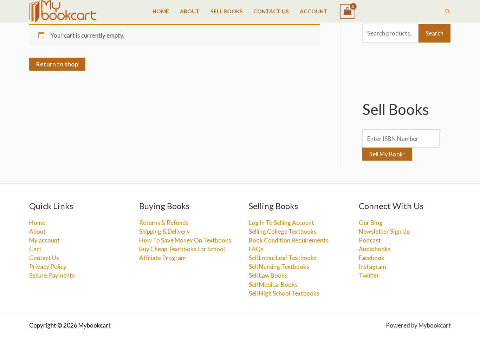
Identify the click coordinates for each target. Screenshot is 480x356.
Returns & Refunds (164, 222)
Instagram (372, 266)
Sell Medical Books (273, 284)
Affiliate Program (162, 257)
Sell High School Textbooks (284, 293)
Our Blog (371, 222)
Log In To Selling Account (281, 222)
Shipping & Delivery (164, 231)
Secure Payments (52, 275)
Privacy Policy (47, 266)
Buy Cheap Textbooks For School (182, 249)
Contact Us (271, 11)
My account (44, 240)
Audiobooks (375, 249)
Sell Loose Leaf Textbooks (283, 257)
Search (434, 33)
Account (313, 11)
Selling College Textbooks (283, 231)
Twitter (369, 275)
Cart (35, 249)
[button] (448, 11)
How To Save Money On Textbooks (185, 240)
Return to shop (57, 64)
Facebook (371, 257)
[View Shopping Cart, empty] (347, 11)
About (190, 11)
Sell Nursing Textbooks (279, 266)
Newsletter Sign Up (384, 231)
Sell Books (226, 11)
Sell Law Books (268, 275)
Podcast (370, 240)
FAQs (256, 249)
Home (161, 11)
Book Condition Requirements (289, 240)
